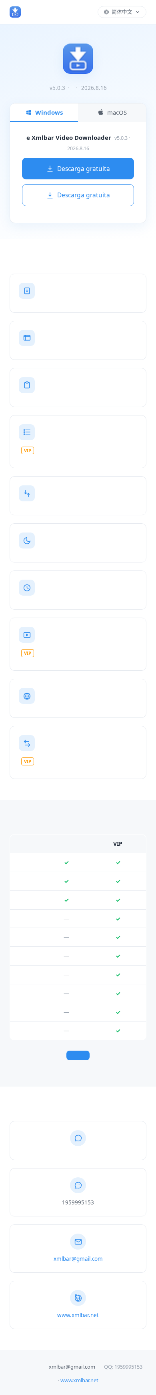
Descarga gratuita (83, 168)
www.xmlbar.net (78, 1315)
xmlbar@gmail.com (78, 1258)
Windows (49, 112)
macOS (117, 112)
